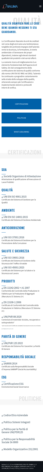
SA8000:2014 (10, 363)
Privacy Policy (14, 468)
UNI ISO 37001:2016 (13, 237)
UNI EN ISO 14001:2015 (15, 217)
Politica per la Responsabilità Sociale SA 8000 (18, 440)
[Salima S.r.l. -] (10, 6)
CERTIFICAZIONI (21, 104)
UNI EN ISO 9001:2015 (15, 196)
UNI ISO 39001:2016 (13, 257)
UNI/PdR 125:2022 (13, 343)
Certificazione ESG (13, 383)
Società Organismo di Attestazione (22, 176)
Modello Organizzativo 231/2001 (20, 449)
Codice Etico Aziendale (15, 415)
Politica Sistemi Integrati (16, 422)
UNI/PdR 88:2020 (12, 316)
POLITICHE (21, 118)
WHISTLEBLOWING (21, 132)
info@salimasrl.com (8, 328)
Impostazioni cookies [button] (27, 468)
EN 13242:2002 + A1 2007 (16, 287)
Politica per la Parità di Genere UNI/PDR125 (15, 430)
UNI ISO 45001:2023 (13, 267)
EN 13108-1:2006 (12, 302)
